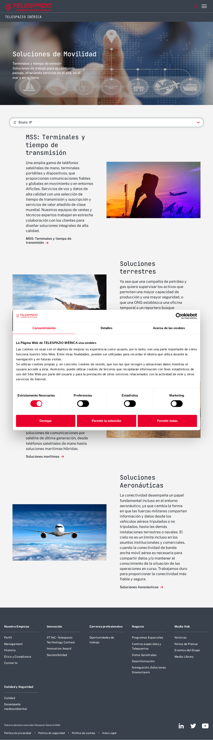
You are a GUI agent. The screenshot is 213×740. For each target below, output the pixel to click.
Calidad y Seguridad (18, 686)
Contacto (10, 663)
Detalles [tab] (107, 328)
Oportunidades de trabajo (101, 640)
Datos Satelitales (144, 655)
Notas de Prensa (186, 644)
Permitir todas (167, 421)
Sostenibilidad (57, 655)
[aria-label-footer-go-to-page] (181, 725)
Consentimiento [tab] (44, 328)
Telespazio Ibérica (23, 17)
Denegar (46, 421)
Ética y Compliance (17, 656)
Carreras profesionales (106, 626)
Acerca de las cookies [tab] (169, 328)
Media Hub (182, 626)
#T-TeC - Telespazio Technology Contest (61, 640)
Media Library (184, 656)
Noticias (181, 637)
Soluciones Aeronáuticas (139, 587)
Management (13, 644)
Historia (10, 650)
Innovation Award (59, 648)
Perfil (8, 637)
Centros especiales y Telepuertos (146, 646)
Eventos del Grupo (187, 650)
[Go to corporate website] (20, 6)
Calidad (9, 698)
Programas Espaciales (147, 637)
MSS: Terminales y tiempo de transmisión (48, 241)
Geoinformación (143, 661)
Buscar (195, 6)
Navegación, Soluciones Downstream (149, 670)
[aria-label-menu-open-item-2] (204, 6)
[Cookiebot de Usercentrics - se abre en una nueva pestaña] (179, 316)
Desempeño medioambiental (15, 706)
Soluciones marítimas (43, 456)
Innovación (54, 626)
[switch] (83, 403)
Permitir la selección (106, 421)
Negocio (138, 626)
